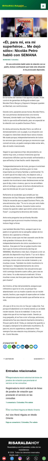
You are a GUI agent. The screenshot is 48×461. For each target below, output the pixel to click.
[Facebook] (5, 347)
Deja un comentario (13, 422)
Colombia (14, 60)
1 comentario (11, 402)
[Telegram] (18, 347)
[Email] (31, 347)
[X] (14, 347)
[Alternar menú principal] (43, 6)
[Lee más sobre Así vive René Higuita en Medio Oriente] (23, 410)
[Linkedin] (22, 347)
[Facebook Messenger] (36, 347)
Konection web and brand (29, 455)
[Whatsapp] (9, 347)
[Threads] (27, 347)
